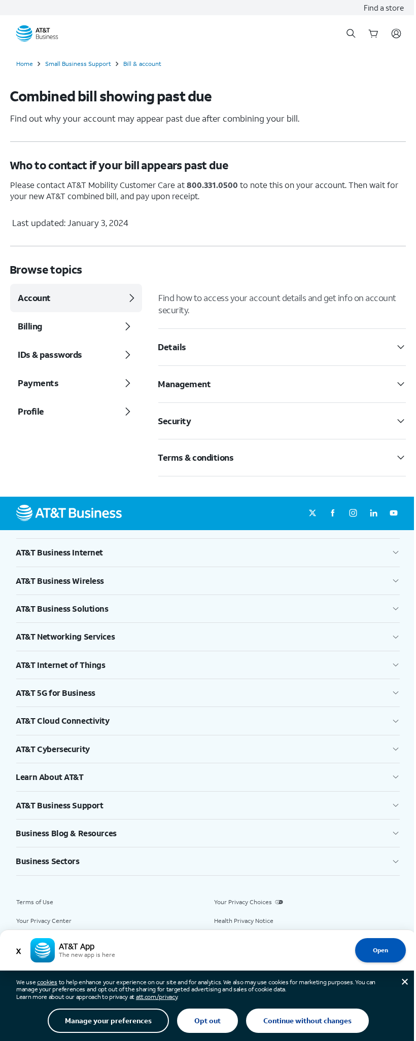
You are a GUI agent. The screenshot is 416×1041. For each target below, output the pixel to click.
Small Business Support (78, 64)
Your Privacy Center (44, 920)
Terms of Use (34, 902)
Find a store (384, 7)
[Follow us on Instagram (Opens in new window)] (353, 513)
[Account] (396, 33)
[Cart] (373, 33)
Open (380, 950)
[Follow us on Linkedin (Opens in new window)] (373, 513)
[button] (208, 552)
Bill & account (142, 64)
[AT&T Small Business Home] (37, 33)
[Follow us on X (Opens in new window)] (312, 513)
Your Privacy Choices (243, 902)
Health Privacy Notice (243, 920)
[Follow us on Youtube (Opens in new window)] (394, 513)
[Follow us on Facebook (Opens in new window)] (333, 513)
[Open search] (351, 33)
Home (24, 64)
